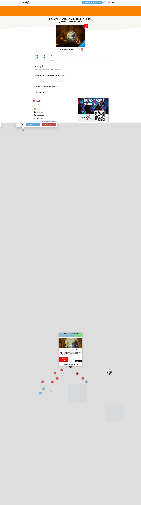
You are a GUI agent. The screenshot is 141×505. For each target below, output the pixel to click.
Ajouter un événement (90, 2)
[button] (86, 381)
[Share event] (82, 49)
